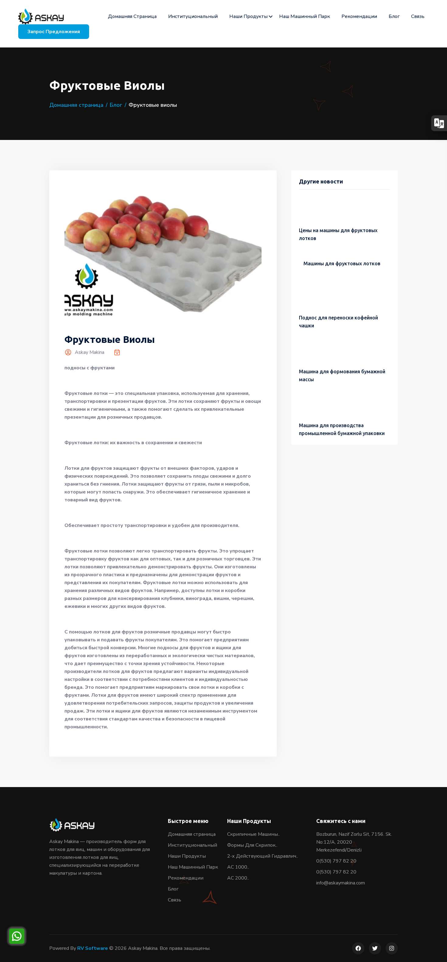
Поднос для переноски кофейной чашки (338, 321)
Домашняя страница (132, 16)
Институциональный (193, 16)
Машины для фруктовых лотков (341, 263)
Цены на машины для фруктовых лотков (338, 234)
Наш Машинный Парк (304, 16)
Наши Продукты (248, 16)
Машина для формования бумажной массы (342, 375)
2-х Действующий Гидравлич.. (262, 856)
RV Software (92, 948)
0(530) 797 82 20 (336, 861)
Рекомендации (359, 16)
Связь (417, 16)
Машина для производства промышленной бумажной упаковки (342, 429)
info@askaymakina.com (340, 883)
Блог (394, 16)
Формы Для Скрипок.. (252, 845)
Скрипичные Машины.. (253, 834)
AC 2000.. (238, 878)
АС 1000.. (238, 867)
